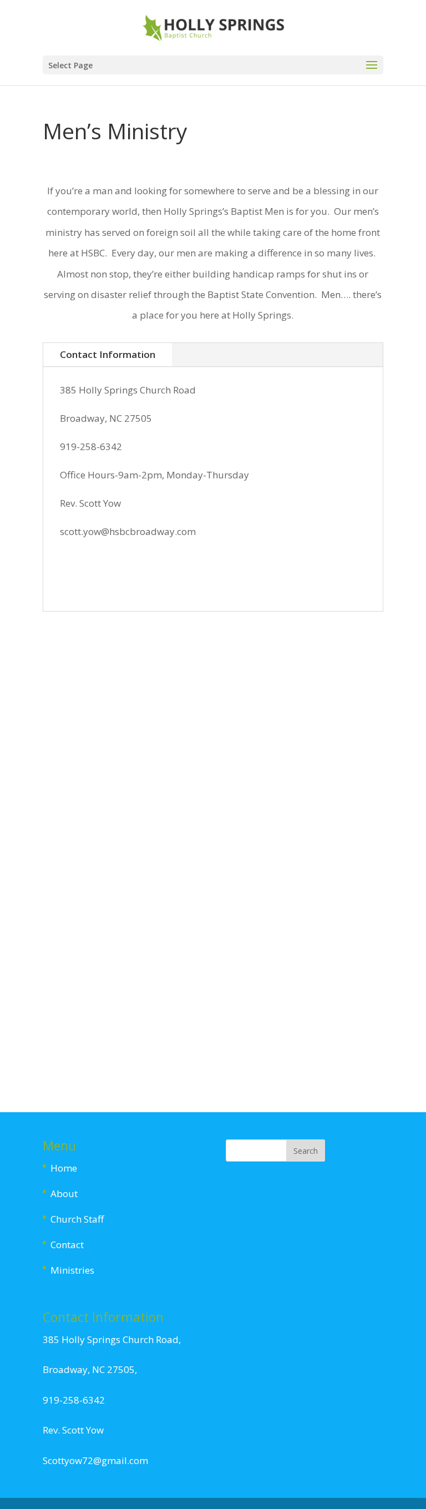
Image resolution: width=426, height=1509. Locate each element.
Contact (67, 1244)
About (64, 1193)
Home (63, 1168)
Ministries (72, 1270)
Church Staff (77, 1219)
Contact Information (107, 354)
